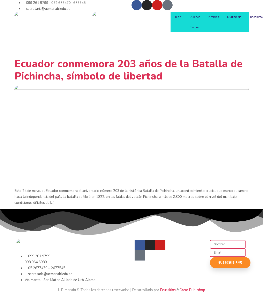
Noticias (214, 17)
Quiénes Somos (194, 22)
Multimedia (234, 17)
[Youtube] (157, 5)
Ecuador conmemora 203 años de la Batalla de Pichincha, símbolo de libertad (128, 70)
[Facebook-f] (140, 245)
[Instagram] (147, 5)
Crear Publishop (192, 290)
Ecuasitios (168, 290)
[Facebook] (137, 5)
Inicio (178, 17)
